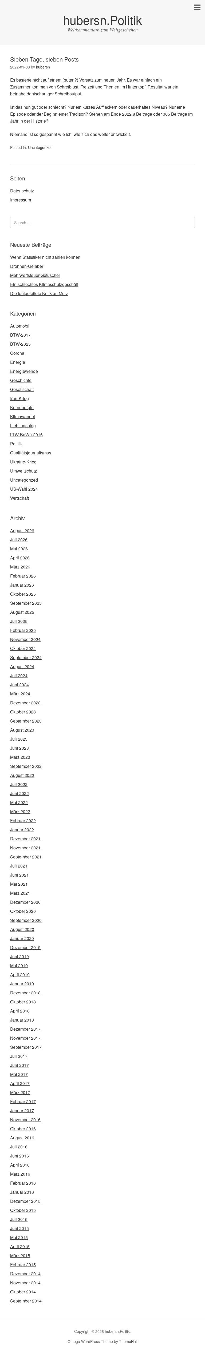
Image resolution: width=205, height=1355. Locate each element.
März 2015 (20, 1255)
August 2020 (22, 929)
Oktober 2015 (23, 1210)
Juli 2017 (18, 1056)
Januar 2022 (22, 829)
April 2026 (20, 558)
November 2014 (25, 1283)
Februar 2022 (23, 820)
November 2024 (25, 639)
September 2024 (26, 657)
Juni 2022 (19, 793)
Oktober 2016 (23, 1129)
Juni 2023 (19, 748)
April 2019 (20, 974)
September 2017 (26, 1047)
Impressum (20, 200)
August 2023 (22, 730)
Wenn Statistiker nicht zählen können (45, 257)
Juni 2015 (19, 1228)
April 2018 (20, 1011)
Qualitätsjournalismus (30, 453)
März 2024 (20, 694)
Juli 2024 (18, 675)
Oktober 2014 (23, 1292)
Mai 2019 (19, 965)
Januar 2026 (22, 585)
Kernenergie (22, 407)
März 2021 (20, 893)
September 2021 (26, 857)
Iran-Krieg (19, 398)
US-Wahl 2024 (24, 489)
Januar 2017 (22, 1110)
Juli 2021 (18, 866)
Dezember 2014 (25, 1274)
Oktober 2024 (23, 648)
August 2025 (22, 612)
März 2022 (20, 811)
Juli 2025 (18, 621)
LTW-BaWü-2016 (26, 434)
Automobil (19, 326)
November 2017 (25, 1038)
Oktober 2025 (23, 594)
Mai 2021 (19, 884)
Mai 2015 (19, 1237)
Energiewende (24, 371)
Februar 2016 (23, 1183)
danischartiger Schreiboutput (54, 94)
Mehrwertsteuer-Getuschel (35, 275)
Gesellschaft (22, 389)
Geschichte (20, 380)
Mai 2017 (19, 1074)
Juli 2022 (18, 784)
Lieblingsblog (23, 425)
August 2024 (22, 666)
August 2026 (22, 530)
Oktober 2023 (23, 712)
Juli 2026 (18, 540)
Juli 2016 (18, 1147)
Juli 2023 (18, 739)
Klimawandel (22, 416)
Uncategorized (40, 147)
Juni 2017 (19, 1065)
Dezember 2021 (25, 839)
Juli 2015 (18, 1219)
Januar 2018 (22, 1020)
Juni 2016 (19, 1156)
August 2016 (22, 1138)
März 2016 (20, 1174)
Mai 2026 (19, 549)
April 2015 (20, 1246)
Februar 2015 (23, 1264)
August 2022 (22, 775)
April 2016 (20, 1165)
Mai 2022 (19, 802)
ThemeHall (128, 1341)
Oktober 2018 (23, 1002)
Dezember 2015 (25, 1201)
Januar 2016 (22, 1192)
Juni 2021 (19, 875)
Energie (17, 362)
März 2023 (20, 757)
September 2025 (26, 603)
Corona (17, 353)
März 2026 (20, 567)
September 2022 (26, 766)
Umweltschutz (23, 471)
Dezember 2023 (25, 703)
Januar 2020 (22, 938)
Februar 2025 (23, 630)
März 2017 (20, 1092)
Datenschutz (22, 191)
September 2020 (26, 920)
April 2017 (20, 1083)
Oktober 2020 (23, 911)
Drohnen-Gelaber (26, 266)
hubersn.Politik (102, 19)
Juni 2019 (19, 956)
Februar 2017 (23, 1101)
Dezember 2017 (25, 1029)
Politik (16, 444)
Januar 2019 (22, 984)
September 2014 (26, 1301)
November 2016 (25, 1119)
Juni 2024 (19, 684)
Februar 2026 (23, 576)
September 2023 (26, 721)
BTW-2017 (20, 335)
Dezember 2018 (25, 993)
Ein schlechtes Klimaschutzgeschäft (44, 284)
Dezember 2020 (25, 902)
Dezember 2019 (25, 947)
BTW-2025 (20, 344)
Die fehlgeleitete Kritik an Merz (39, 293)
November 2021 (25, 848)
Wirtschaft (19, 498)
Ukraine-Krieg (23, 462)
